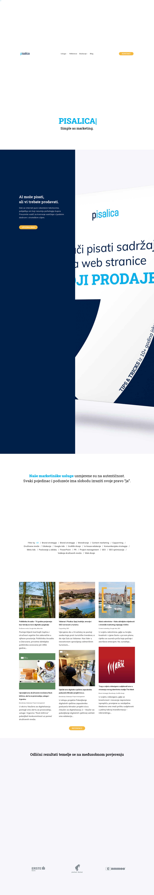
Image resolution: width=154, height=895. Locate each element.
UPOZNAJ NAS (28, 227)
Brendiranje (112, 693)
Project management (78, 696)
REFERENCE (77, 728)
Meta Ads (40, 628)
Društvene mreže (24, 628)
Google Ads (32, 628)
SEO (67, 628)
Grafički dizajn (120, 693)
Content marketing (104, 628)
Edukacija (69, 696)
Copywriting (62, 628)
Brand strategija (103, 693)
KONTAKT (126, 54)
